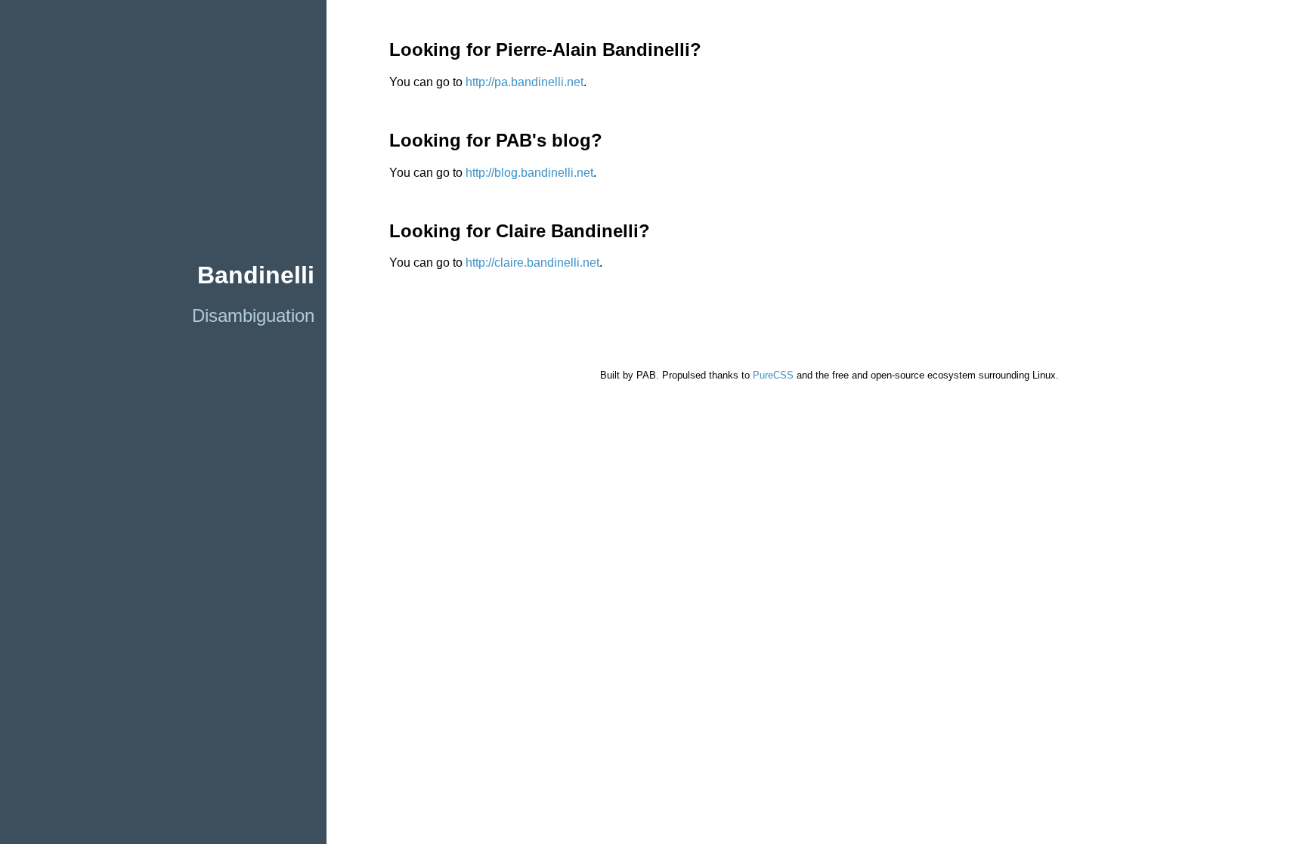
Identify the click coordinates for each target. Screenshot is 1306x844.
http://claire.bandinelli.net (532, 262)
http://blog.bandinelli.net (529, 172)
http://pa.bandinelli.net (524, 82)
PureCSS (773, 375)
